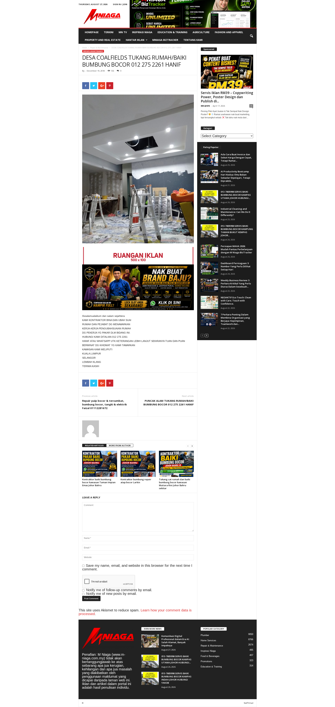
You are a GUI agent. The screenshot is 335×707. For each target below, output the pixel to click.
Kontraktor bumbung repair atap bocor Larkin (136, 481)
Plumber (205, 635)
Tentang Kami (193, 40)
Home (84, 47)
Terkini (108, 32)
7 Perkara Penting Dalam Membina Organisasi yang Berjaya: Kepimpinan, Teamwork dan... (235, 319)
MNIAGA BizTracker (165, 40)
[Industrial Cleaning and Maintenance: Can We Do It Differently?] (209, 213)
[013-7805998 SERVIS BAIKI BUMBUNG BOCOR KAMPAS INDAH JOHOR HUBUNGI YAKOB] (150, 678)
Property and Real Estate (103, 40)
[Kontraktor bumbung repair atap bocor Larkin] (138, 464)
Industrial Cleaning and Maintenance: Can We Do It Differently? (235, 212)
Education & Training (172, 32)
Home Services (208, 640)
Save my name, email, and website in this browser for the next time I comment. (137, 567)
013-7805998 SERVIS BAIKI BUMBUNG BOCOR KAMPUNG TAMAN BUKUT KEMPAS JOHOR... (237, 230)
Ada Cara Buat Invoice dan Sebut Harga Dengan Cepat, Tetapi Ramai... (236, 157)
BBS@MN (205, 105)
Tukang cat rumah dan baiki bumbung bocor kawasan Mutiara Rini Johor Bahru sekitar (174, 484)
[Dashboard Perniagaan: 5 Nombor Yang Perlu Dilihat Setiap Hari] (209, 268)
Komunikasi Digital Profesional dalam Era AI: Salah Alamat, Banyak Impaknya (175, 640)
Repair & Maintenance (99, 47)
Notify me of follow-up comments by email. (119, 590)
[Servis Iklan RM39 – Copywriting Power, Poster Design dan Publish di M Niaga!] (227, 72)
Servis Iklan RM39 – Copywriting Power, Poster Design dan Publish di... (227, 97)
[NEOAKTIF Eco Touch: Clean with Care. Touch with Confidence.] (209, 302)
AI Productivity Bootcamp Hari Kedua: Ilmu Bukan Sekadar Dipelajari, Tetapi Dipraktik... (235, 176)
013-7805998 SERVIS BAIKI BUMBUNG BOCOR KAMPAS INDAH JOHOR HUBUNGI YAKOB (176, 678)
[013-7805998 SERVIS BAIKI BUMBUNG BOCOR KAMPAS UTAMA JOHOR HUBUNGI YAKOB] (209, 196)
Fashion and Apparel (229, 32)
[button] (251, 36)
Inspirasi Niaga (142, 32)
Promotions (206, 661)
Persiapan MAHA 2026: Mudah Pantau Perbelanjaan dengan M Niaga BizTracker (236, 249)
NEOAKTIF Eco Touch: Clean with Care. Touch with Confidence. (236, 300)
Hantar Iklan (135, 40)
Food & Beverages (210, 656)
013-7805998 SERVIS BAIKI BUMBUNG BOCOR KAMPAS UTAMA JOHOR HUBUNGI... (236, 195)
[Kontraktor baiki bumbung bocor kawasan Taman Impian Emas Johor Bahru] (99, 464)
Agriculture (201, 32)
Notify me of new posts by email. (111, 594)
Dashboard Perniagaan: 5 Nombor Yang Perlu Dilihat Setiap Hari (235, 266)
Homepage (92, 32)
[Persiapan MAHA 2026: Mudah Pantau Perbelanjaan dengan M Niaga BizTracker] (209, 251)
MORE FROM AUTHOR (120, 445)
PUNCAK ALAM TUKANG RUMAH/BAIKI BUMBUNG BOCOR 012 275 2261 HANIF (168, 402)
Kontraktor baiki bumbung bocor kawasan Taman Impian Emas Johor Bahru (99, 482)
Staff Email (136, 4)
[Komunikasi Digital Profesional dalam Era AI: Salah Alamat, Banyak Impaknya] (150, 641)
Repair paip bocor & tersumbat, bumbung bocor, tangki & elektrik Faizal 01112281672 (104, 404)
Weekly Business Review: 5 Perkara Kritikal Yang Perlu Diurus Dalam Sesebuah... (236, 283)
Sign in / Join (120, 4)
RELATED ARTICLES (94, 445)
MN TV (123, 32)
